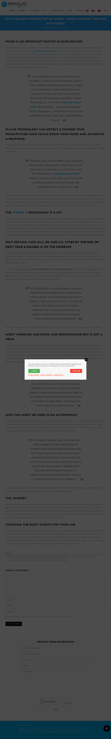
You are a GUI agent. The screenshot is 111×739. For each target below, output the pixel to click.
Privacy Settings (46, 375)
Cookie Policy (58, 375)
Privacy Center (33, 375)
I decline (76, 371)
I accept (34, 371)
